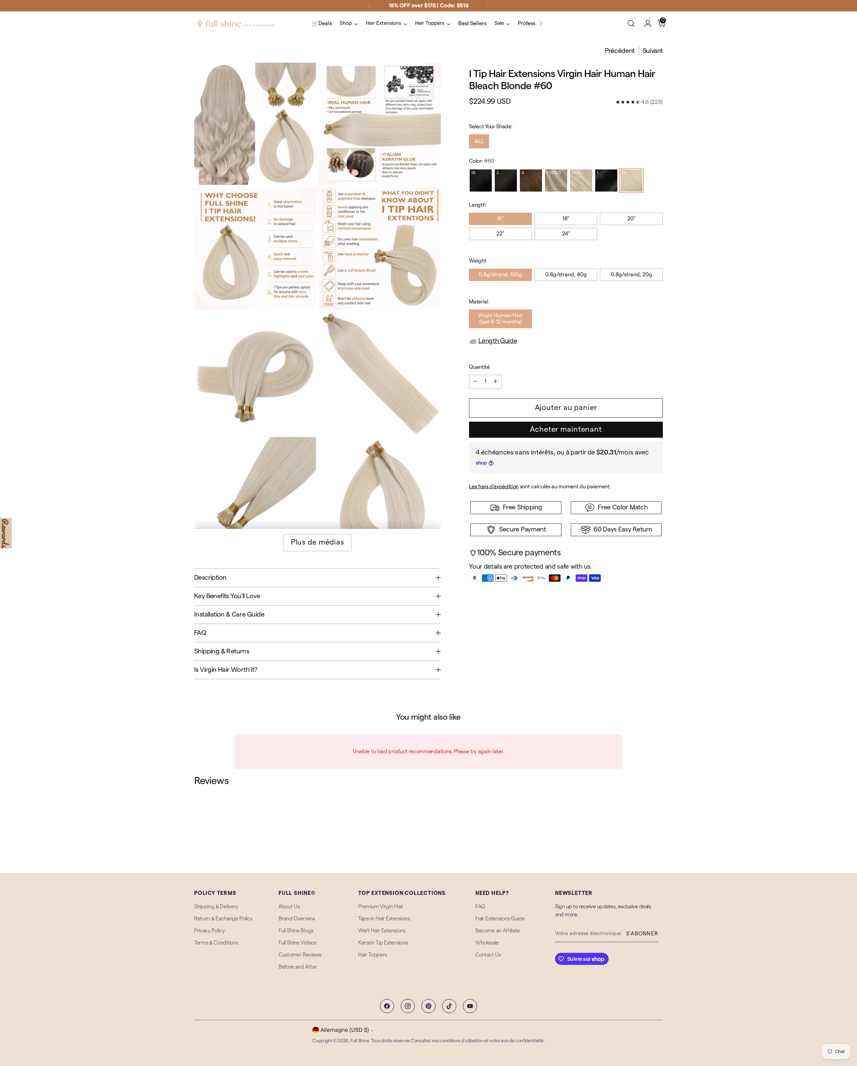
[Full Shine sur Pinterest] (428, 1006)
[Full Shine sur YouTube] (470, 1006)
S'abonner (642, 933)
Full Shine (359, 1041)
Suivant (653, 51)
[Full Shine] (236, 23)
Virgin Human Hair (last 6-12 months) (500, 319)
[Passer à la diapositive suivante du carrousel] (657, 823)
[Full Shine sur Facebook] (387, 1006)
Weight (477, 261)
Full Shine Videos (297, 942)
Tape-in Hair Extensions (384, 918)
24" (566, 233)
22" (500, 233)
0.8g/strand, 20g (631, 274)
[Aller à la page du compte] (645, 23)
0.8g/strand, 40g (566, 274)
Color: (481, 161)
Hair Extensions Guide (500, 918)
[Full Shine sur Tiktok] (449, 1006)
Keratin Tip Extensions (383, 942)
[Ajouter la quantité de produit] (495, 381)
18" (565, 218)
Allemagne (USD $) (344, 1030)
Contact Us (488, 954)
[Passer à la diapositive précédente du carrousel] (641, 823)
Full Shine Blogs (296, 930)
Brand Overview (297, 918)
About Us (289, 906)
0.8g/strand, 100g (500, 274)
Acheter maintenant (566, 429)
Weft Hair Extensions (381, 930)
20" (631, 218)
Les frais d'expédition (494, 486)
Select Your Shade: (490, 126)
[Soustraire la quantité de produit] (475, 381)
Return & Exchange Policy (223, 918)
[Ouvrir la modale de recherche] (631, 23)
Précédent (619, 51)
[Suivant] (487, 5)
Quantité (479, 367)
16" (500, 218)
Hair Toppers (372, 954)
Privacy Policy (209, 930)
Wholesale (487, 942)
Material (478, 301)
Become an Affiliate (497, 930)
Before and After (298, 967)
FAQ (480, 906)
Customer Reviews (300, 954)
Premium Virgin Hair (380, 906)
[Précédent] (369, 5)
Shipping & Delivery (216, 906)
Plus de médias (317, 542)
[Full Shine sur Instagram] (407, 1006)
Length (477, 205)
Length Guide (497, 341)
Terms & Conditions (216, 942)
